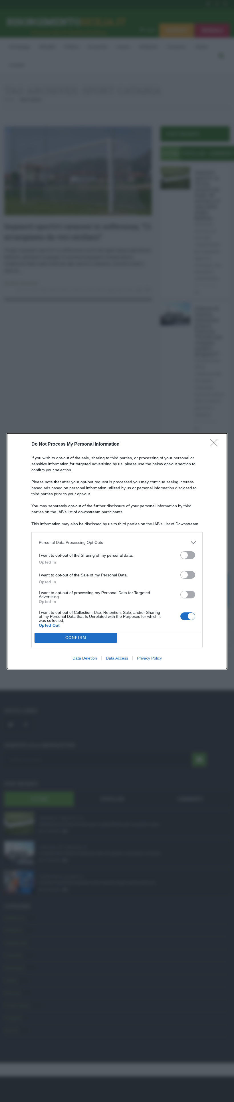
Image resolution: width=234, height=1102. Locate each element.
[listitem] (117, 543)
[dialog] (117, 551)
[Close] (215, 444)
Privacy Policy (149, 658)
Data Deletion (84, 658)
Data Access (117, 658)
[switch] (187, 555)
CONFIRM (75, 638)
